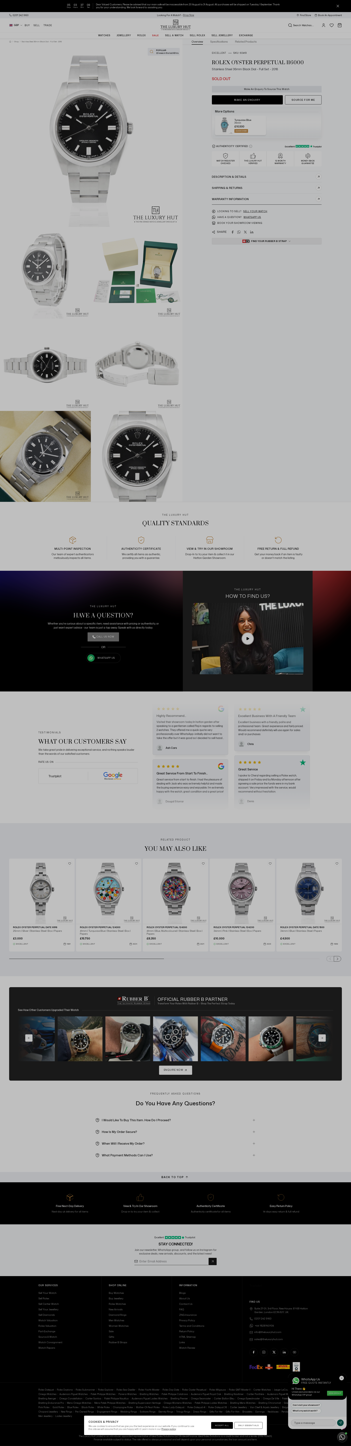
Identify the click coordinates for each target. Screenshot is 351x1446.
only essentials (248, 1425)
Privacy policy (168, 1429)
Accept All (222, 1425)
